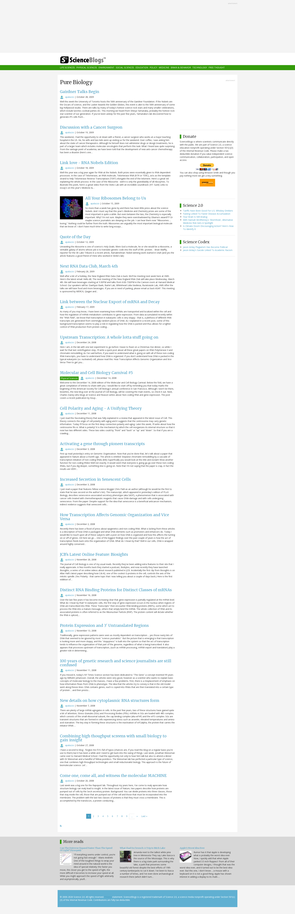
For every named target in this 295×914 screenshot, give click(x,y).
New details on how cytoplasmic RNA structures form (109, 700)
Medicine (164, 68)
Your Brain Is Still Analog (195, 216)
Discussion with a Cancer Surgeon (91, 127)
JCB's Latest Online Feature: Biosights (94, 554)
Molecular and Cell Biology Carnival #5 (96, 372)
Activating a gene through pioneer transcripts (102, 443)
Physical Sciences (86, 68)
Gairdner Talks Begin (79, 91)
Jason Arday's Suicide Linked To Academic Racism (207, 250)
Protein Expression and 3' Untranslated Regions (104, 625)
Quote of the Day (75, 237)
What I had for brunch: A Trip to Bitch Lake (142, 848)
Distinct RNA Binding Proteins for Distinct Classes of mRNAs (116, 590)
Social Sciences (125, 68)
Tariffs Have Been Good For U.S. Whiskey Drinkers (208, 210)
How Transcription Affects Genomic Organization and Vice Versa (114, 516)
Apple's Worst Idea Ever (192, 848)
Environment (106, 68)
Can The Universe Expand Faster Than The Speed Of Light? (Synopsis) (86, 849)
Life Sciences (67, 68)
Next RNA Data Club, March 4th (89, 266)
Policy (153, 68)
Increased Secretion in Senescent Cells (95, 479)
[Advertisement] (147, 26)
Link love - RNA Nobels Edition (89, 162)
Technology (199, 68)
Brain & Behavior (181, 68)
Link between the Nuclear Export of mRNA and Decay (110, 301)
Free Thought (216, 68)
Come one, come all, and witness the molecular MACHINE (113, 775)
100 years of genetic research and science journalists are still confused (115, 663)
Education (142, 68)
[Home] (89, 60)
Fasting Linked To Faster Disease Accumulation (206, 213)
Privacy (108, 896)
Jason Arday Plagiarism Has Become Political (205, 247)
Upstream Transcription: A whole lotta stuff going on (109, 337)
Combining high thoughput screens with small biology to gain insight (113, 738)
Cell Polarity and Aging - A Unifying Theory (101, 408)
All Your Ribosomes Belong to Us (115, 198)
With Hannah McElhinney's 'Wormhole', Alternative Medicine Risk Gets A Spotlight (208, 221)
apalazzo (69, 96)
